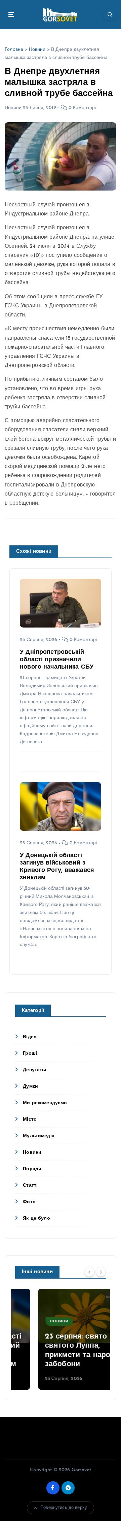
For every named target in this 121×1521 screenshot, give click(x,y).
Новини (37, 49)
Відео (30, 1037)
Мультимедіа (38, 1136)
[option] (60, 1339)
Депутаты (34, 1070)
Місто (30, 1119)
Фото (29, 1202)
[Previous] (89, 1271)
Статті (30, 1185)
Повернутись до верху (63, 1508)
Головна (14, 49)
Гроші (30, 1053)
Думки (30, 1086)
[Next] (101, 1271)
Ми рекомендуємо (45, 1103)
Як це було (36, 1218)
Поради (32, 1169)
